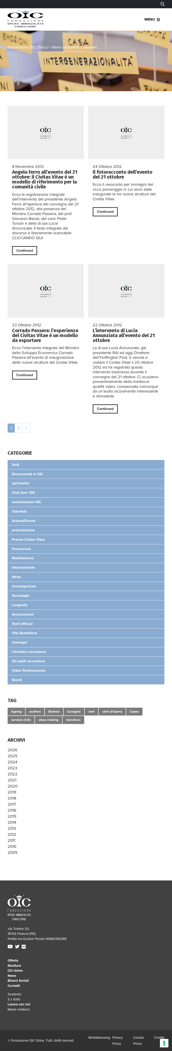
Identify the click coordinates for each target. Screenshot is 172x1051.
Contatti (14, 986)
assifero (35, 711)
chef (91, 711)
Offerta (13, 960)
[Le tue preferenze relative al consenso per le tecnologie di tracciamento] (164, 1043)
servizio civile (21, 720)
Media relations (19, 1009)
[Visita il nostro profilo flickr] (24, 947)
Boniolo (54, 711)
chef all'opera (112, 711)
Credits (159, 1038)
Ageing (16, 711)
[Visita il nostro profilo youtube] (11, 947)
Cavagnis (74, 711)
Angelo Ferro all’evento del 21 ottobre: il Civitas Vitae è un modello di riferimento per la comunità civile (44, 179)
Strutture (14, 966)
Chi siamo (15, 971)
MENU (149, 19)
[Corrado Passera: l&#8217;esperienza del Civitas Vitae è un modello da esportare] (46, 290)
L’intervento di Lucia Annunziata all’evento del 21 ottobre (124, 335)
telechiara (73, 720)
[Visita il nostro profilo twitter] (18, 947)
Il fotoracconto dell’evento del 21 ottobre (122, 174)
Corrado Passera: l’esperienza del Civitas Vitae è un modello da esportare (45, 335)
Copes (134, 711)
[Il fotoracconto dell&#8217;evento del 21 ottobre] (126, 132)
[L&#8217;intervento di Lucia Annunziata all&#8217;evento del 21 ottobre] (126, 290)
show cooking (48, 720)
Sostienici (14, 994)
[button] (12, 749)
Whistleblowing (99, 1038)
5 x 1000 (14, 999)
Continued (24, 250)
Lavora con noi (19, 1004)
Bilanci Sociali (18, 981)
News (12, 976)
